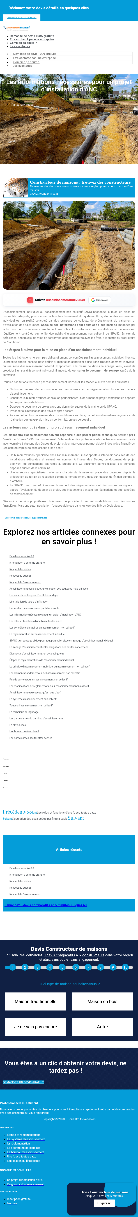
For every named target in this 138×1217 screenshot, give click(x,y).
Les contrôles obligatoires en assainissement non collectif (42, 627)
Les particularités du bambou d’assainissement (36, 718)
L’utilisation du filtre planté (24, 731)
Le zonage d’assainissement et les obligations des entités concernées (49, 647)
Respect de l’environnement (25, 582)
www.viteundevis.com (44, 193)
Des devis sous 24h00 (22, 556)
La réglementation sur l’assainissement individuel (37, 634)
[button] (69, 761)
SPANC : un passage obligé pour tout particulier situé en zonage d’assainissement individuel (61, 640)
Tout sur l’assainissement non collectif (31, 705)
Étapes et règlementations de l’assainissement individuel (42, 660)
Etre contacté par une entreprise (32, 39)
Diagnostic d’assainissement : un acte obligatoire (37, 653)
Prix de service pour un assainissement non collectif (39, 679)
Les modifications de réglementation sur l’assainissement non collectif (49, 686)
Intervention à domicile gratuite (27, 562)
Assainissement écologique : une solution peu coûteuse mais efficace (49, 588)
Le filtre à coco (18, 725)
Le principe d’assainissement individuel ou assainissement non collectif (50, 666)
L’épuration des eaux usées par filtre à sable (34, 608)
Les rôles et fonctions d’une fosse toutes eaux (36, 621)
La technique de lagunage (24, 712)
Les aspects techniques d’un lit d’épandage (34, 595)
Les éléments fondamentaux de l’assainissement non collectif (45, 673)
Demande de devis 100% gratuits (32, 36)
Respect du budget (20, 575)
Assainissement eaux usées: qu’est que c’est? (35, 692)
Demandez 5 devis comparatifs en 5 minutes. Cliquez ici (45, 905)
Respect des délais (20, 569)
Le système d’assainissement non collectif (34, 699)
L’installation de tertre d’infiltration (29, 601)
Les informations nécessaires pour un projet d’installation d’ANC (46, 614)
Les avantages (20, 46)
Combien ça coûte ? (23, 43)
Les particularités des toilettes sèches (31, 738)
